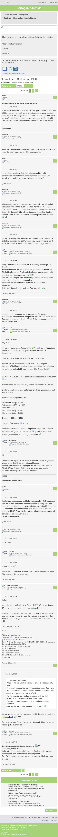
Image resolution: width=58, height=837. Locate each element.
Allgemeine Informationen (12, 44)
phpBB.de (24, 827)
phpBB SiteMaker (7, 833)
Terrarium (5, 54)
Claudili (24, 803)
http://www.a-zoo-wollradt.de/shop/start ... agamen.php (29, 243)
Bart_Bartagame (12, 585)
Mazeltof (16, 829)
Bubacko (13, 328)
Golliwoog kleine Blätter (18, 802)
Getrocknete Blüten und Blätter (20, 79)
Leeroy (11, 250)
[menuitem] (7, 2)
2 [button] (33, 90)
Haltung (5, 49)
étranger (5, 134)
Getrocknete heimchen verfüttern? (23, 785)
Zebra (4, 95)
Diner (32, 149)
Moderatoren (29, 82)
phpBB (12, 825)
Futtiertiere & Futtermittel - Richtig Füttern (30, 788)
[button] (36, 90)
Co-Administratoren (17, 82)
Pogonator (12, 440)
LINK (34, 605)
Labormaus (26, 787)
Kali (23, 795)
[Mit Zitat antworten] (55, 97)
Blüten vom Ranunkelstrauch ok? (22, 793)
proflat (7, 829)
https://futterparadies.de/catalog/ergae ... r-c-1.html (23, 358)
